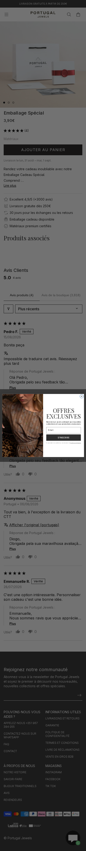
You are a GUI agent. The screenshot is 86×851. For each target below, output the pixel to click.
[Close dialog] (81, 396)
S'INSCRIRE (63, 437)
